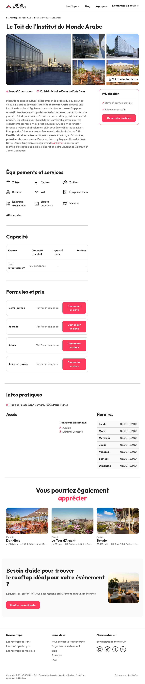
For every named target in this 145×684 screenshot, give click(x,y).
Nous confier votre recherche (68, 641)
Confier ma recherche (23, 605)
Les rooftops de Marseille (20, 650)
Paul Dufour (133, 675)
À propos (101, 6)
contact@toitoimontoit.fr (111, 641)
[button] (44, 520)
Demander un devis (124, 5)
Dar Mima (57, 143)
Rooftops (71, 6)
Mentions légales (66, 675)
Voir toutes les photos (125, 79)
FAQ (54, 659)
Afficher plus (13, 215)
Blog (87, 6)
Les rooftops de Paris (16, 17)
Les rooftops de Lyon (18, 646)
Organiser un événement (66, 646)
